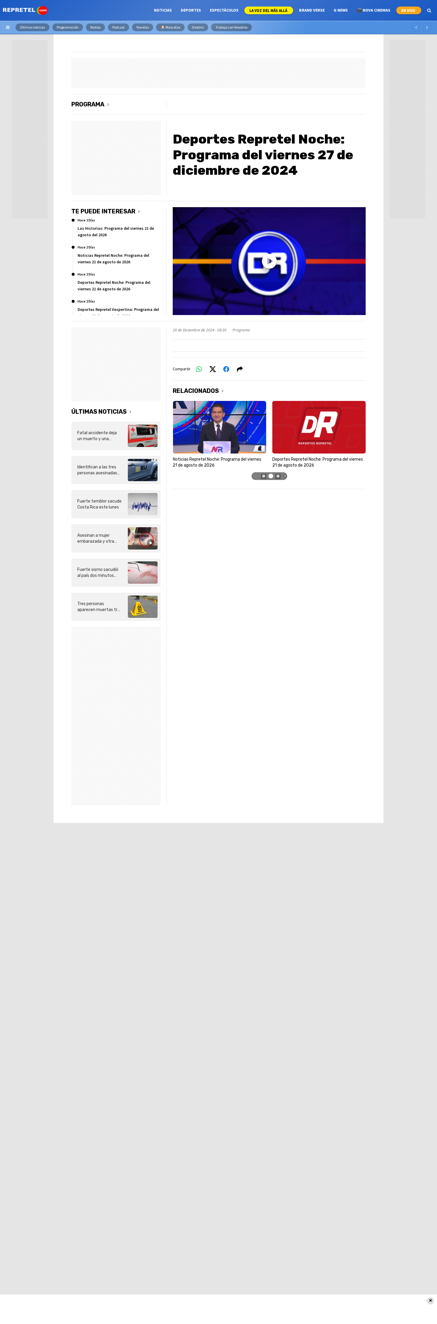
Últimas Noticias (99, 411)
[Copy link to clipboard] (240, 369)
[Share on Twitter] (212, 369)
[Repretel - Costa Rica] (25, 10)
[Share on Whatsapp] (199, 369)
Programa (87, 104)
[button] (263, 476)
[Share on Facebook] (226, 369)
